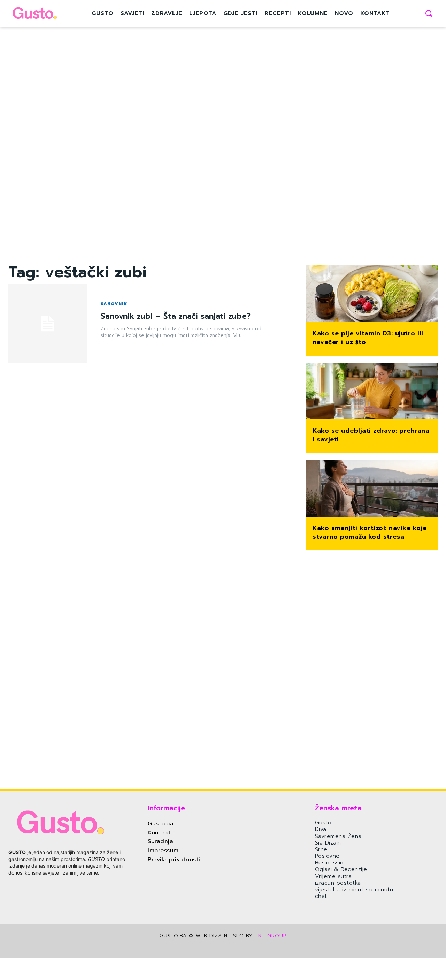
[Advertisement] (149, 159)
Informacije (166, 807)
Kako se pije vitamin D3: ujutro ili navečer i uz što (368, 337)
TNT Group (270, 935)
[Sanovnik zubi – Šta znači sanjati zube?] (47, 323)
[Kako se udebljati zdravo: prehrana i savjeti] (372, 392)
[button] (428, 13)
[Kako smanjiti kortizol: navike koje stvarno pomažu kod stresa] (372, 489)
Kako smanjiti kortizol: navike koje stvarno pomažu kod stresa (370, 532)
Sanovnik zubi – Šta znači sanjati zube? (176, 316)
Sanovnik (114, 304)
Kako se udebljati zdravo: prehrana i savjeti (371, 435)
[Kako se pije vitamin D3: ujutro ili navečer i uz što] (372, 294)
